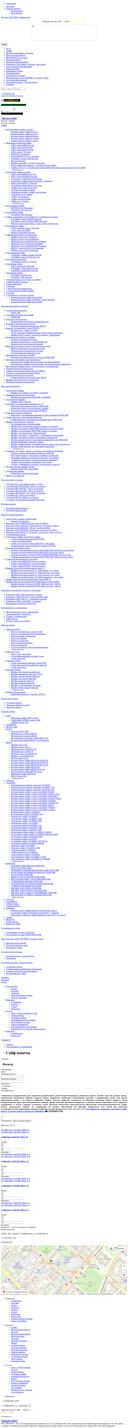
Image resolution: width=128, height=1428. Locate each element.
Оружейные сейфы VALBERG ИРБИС (27, 843)
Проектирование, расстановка (24, 1027)
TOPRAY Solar (12, 904)
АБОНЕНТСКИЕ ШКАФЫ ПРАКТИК (28, 866)
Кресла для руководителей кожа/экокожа (28, 634)
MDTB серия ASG (19, 776)
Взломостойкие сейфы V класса (24, 141)
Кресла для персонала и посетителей (26, 632)
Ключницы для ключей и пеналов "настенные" (26, 64)
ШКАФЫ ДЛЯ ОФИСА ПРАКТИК (26, 888)
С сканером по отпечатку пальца (20, 295)
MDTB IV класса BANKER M (24, 754)
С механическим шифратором (19, 288)
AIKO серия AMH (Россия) (22, 145)
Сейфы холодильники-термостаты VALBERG (25, 371)
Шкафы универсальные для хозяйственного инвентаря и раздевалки (40, 444)
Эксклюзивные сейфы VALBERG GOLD (28, 857)
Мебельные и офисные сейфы (19, 143)
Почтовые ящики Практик (17, 508)
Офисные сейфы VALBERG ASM (25, 848)
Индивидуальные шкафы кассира (20, 467)
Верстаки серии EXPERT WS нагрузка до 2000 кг (27, 523)
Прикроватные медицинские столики (27, 351)
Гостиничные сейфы (15, 226)
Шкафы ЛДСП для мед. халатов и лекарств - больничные (35, 335)
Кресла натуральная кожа (22, 643)
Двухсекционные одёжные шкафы (25, 424)
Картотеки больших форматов (19, 413)
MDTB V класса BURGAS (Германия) (27, 248)
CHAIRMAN (11, 902)
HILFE (9, 729)
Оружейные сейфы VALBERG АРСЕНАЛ (29, 841)
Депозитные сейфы (14, 264)
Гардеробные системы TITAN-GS (20, 932)
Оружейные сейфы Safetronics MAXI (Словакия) (31, 181)
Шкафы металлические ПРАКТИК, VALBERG (31, 397)
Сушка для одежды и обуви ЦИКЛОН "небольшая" (33, 544)
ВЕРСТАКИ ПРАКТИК (21, 868)
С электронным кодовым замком (20, 291)
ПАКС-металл (12, 922)
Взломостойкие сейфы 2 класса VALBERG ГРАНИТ (33, 801)
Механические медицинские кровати (27, 344)
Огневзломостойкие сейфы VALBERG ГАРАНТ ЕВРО (34, 834)
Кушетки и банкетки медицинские (21, 324)
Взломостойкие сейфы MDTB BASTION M (29, 763)
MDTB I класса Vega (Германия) (24, 239)
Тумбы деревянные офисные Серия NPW (28, 663)
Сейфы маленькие (14, 284)
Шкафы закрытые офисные (22, 681)
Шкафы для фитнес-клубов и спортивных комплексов (34, 438)
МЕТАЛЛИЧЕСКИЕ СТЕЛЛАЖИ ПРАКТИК (31, 879)
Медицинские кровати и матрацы (20, 337)
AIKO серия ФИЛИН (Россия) (24, 177)
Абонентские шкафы (15, 471)
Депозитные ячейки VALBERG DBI (26, 828)
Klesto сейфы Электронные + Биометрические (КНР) (33, 165)
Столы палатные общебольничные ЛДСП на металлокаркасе (37, 333)
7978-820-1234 (8, 94)
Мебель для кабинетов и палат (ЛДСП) (22, 328)
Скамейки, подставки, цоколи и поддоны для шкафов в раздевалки (34, 451)
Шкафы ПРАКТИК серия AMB (24, 469)
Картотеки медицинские (16, 319)
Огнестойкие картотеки (16, 259)
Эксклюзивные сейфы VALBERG (25, 855)
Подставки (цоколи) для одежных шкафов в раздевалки (34, 455)
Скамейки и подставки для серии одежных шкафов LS (34, 460)
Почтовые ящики (13, 60)
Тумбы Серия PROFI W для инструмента (28, 564)
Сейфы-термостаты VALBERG (24, 852)
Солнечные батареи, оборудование (19, 1357)
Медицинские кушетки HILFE (24, 736)
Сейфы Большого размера (17, 282)
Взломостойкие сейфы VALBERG (25, 812)
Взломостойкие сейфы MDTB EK (25, 767)
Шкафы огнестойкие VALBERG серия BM (29, 393)
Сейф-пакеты (11, 619)
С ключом (10, 286)
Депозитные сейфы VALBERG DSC (26, 821)
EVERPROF (11, 725)
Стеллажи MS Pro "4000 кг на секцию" (22, 497)
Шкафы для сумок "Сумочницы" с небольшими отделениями (37, 435)
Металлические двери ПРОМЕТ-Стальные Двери (27, 78)
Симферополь (17, 1033)
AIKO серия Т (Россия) (21, 152)
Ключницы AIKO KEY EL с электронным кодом (27, 597)
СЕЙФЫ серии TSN (19, 722)
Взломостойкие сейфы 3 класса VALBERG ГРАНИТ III (34, 803)
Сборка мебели (17, 1015)
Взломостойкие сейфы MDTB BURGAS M (29, 765)
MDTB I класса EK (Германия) (24, 237)
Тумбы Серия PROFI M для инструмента (28, 561)
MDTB (9, 743)
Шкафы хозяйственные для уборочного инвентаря (32, 446)
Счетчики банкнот (14, 703)
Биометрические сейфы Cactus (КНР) (27, 297)
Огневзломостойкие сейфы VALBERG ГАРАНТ (31, 832)
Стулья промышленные (16, 535)
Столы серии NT (18, 658)
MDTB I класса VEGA (20, 747)
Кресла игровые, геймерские (23, 636)
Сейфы (9, 51)
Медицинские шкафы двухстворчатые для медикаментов (35, 362)
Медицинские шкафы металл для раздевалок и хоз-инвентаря (32, 366)
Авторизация (16, 11)
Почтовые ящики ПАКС (16, 510)
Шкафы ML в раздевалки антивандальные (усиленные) (34, 426)
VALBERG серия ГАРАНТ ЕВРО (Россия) (29, 221)
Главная (9, 1044)
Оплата (14, 989)
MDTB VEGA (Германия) (22, 208)
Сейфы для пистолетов (21, 199)
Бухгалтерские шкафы (15, 399)
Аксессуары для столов (21, 654)
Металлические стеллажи (17, 58)
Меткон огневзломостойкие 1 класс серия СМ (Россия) (34, 224)
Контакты (10, 1031)
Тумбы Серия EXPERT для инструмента (28, 566)
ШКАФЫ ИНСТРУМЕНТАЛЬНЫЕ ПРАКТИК (31, 895)
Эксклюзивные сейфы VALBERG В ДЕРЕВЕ (30, 859)
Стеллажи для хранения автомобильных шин (25, 500)
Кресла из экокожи (19, 638)
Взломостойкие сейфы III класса (25, 136)
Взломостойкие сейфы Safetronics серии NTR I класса (34, 910)
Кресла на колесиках (20, 641)
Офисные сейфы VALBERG (23, 846)
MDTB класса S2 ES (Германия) (24, 250)
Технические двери (14, 948)
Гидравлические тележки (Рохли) (20, 956)
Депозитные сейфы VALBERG (24, 816)
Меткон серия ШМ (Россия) (23, 233)
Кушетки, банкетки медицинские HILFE (28, 326)
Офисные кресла (13, 629)
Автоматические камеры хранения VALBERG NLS (33, 787)
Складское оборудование (16, 80)
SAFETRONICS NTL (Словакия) (25, 156)
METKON (10, 919)
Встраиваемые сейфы (15, 206)
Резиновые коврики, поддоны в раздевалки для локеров (35, 458)
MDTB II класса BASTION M (23, 749)
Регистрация (16, 13)
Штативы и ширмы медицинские (20, 382)
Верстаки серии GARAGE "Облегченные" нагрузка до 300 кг (32, 526)
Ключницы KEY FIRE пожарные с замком (24, 595)
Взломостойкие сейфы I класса (24, 132)
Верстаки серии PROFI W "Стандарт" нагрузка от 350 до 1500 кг (34, 532)
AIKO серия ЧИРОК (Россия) (23, 174)
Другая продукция (19, 1350)
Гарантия (15, 993)
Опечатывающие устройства (18, 614)
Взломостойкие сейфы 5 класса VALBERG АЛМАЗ (33, 810)
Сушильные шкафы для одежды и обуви (23, 537)
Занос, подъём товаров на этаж (24, 1013)
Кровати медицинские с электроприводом (29, 342)
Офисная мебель (13, 69)
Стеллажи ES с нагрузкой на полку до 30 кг (24, 484)
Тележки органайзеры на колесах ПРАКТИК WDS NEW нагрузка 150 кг (42, 557)
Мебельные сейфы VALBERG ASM (26, 830)
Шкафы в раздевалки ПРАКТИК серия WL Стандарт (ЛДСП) (37, 429)
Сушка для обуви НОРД (21, 541)
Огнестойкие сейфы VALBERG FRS (26, 837)
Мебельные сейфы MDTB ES (23, 774)
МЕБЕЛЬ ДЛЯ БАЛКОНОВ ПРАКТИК (28, 877)
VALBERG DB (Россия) (21, 275)
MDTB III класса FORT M (22, 752)
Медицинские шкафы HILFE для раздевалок (30, 740)
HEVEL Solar (11, 727)
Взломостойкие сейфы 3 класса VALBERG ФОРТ (32, 805)
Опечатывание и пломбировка (19, 67)
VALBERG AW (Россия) (21, 210)
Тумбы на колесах (18, 667)
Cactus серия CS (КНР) (20, 230)
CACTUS (10, 899)
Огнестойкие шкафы (15, 390)
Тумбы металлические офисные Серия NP (29, 665)
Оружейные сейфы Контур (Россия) (26, 185)
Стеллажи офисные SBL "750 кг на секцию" (25, 491)
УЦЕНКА (10, 84)
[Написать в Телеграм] (3, 114)
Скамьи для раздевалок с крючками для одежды (31, 462)
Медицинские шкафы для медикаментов (23, 360)
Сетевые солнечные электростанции (21, 971)
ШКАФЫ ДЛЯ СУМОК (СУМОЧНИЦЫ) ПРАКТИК (34, 893)
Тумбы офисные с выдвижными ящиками (24, 417)
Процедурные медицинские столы (25, 353)
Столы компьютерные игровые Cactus (27, 656)
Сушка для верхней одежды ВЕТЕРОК (27, 539)
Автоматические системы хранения (19, 1346)
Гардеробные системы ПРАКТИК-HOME (24, 935)
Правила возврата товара (21, 995)
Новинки (5, 980)
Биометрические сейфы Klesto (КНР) (26, 302)
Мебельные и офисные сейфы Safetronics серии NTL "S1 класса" (38, 915)
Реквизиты (15, 1009)
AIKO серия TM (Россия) (21, 147)
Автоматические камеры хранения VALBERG (31, 785)
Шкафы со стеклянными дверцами (26, 685)
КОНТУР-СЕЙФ (13, 924)
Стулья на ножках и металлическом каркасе (29, 647)
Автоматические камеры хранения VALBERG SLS (33, 790)
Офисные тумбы (13, 661)
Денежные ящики (13, 707)
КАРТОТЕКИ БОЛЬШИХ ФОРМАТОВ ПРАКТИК (33, 872)
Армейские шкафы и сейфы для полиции (28, 192)
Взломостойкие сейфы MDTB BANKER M (29, 760)
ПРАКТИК (15, 317)
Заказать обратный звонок (12, 96)
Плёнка (7, 1086)
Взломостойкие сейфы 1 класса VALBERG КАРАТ (33, 792)
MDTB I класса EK (19, 745)
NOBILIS (10, 781)
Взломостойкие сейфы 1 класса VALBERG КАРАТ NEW (35, 794)
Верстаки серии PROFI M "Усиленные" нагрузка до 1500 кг (31, 530)
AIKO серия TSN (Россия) (22, 150)
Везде (8, 49)
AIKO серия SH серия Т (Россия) (25, 228)
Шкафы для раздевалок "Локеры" (20, 422)
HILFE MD (15, 313)
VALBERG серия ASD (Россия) (24, 268)
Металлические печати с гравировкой (22, 612)
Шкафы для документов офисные (25, 676)
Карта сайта (16, 1316)
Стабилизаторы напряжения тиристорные (24, 969)
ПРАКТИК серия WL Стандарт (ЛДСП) (28, 694)
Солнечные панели (14, 967)
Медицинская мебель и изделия (19, 53)
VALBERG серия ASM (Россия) (24, 159)
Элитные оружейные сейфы (23, 190)
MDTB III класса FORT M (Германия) (27, 244)
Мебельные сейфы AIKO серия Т (25, 718)
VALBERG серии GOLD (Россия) (25, 257)
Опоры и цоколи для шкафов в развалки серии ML (32, 453)
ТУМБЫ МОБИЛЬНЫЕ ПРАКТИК (26, 886)
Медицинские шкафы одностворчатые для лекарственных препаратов (41, 364)
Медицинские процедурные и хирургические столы (28, 346)
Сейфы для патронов (20, 197)
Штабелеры (11, 958)
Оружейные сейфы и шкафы (18, 172)
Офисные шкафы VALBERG (23, 850)
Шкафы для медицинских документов (22, 380)
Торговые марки (13, 73)
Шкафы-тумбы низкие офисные (24, 688)
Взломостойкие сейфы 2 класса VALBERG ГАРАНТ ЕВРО (36, 799)
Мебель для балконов (15, 476)
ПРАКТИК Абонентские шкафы (25, 473)
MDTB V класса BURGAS (22, 756)
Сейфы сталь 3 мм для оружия (24, 188)
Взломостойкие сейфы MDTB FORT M (27, 769)
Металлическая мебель (15, 55)
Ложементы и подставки (21, 194)
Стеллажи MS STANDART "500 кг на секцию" (26, 486)
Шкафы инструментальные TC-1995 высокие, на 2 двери (35, 573)
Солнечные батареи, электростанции (22, 82)
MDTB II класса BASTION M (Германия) (28, 241)
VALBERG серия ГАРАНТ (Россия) (26, 219)
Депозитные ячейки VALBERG (24, 823)
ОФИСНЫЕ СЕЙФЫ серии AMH (25, 720)
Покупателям (11, 986)
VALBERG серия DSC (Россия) (24, 271)
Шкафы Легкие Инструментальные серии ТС (25, 568)
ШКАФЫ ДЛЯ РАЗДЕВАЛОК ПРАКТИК (29, 890)
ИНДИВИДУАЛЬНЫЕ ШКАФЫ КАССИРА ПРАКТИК (35, 870)
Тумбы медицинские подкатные (20, 375)
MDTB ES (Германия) (20, 154)
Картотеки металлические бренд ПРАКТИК (30, 406)
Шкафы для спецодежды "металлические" (29, 433)
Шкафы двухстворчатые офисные (25, 672)
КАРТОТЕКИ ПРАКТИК (22, 875)
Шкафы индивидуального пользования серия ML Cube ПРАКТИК (39, 440)
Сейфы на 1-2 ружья (19, 201)
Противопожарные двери (17, 945)
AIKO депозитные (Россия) (22, 266)
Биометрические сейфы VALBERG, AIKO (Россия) (33, 300)
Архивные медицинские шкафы (20, 315)
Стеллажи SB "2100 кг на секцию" (21, 495)
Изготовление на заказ (20, 1022)
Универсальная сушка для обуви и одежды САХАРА (33, 546)
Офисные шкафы (13, 670)
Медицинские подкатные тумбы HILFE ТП (29, 738)
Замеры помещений (19, 1024)
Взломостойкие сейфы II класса (24, 134)
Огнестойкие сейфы (14, 212)
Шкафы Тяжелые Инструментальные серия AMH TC (28, 579)
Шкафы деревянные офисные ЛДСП (26, 674)
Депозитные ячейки (14, 273)
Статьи (14, 1007)
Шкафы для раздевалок (16, 692)
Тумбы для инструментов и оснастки (22, 559)
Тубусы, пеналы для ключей (18, 621)
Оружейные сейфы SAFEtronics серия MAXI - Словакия (35, 913)
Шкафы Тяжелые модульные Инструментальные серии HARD (32, 582)
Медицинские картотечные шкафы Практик (30, 322)
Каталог (8, 123)
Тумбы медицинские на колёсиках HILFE (29, 378)
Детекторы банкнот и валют (18, 705)
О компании (16, 1002)
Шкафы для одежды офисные (23, 679)
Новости (14, 1004)
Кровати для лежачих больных (24, 339)
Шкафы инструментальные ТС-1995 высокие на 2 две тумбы (37, 577)
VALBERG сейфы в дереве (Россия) (26, 255)
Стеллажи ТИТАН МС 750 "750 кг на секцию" (26, 493)
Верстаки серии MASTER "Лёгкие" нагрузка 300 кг (28, 528)
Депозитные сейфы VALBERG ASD (26, 819)
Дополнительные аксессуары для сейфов (23, 280)
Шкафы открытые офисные (22, 683)
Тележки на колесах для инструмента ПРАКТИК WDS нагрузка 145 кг (41, 555)
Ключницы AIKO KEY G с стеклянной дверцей (26, 599)
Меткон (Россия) (18, 161)
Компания (10, 1000)
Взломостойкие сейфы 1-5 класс (20, 130)
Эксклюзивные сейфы (15, 253)
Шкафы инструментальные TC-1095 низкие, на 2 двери (34, 570)
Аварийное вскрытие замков (23, 1020)
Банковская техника (14, 71)
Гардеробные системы (15, 76)
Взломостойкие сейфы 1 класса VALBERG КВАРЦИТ (34, 796)
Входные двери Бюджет (16, 943)
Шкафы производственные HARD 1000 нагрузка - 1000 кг (36, 584)
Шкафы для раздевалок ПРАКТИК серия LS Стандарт (34, 431)
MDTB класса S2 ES (19, 758)
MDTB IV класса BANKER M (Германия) (29, 246)
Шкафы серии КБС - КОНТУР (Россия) (28, 163)
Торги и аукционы (19, 998)
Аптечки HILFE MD (19, 731)
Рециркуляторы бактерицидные (19, 369)
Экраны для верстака (20, 521)
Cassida (9, 917)
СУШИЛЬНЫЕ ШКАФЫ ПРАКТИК (27, 881)
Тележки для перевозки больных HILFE (23, 373)
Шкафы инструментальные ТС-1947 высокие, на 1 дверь (35, 575)
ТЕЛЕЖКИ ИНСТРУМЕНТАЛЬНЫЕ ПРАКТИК (32, 884)
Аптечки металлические (16, 310)
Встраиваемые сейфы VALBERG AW (27, 814)
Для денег (10, 293)
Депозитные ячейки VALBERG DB (26, 825)
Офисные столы (13, 652)
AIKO (8, 716)
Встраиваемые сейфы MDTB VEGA (26, 772)
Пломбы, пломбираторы (16, 616)
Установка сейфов (18, 1018)
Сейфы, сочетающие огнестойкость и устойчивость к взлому (32, 217)
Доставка (15, 991)
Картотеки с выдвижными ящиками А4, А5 (24, 404)
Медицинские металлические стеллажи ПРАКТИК (33, 357)
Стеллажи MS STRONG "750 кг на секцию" (25, 489)
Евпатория (15, 1036)
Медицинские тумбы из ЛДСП (24, 331)
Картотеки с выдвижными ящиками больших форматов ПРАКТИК (39, 415)
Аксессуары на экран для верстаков (21, 519)
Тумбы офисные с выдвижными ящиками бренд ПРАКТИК (36, 420)
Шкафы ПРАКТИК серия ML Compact (27, 442)
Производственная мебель (17, 62)
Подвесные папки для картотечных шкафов (29, 408)
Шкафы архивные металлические (20, 395)
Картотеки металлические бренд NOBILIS (29, 411)
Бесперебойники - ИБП (16, 973)
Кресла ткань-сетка (19, 645)
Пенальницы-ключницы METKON (21, 603)
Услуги (9, 1011)
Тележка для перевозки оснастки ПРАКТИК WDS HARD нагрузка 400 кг (42, 550)
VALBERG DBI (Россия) (21, 277)
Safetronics (10, 908)
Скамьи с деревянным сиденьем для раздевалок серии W (35, 464)
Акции (4, 982)
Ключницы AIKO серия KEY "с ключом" (23, 601)
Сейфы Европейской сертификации (21, 235)
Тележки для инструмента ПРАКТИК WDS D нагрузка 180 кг (37, 552)
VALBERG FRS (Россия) (21, 215)
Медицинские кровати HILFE (24, 734)
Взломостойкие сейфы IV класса (25, 138)
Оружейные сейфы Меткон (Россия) (26, 179)
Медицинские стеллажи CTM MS (20, 355)
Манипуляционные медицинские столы (28, 348)
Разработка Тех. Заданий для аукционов (28, 1029)
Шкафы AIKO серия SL (21, 402)
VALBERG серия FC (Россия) (23, 262)
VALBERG (11, 783)
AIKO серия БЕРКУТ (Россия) (24, 183)
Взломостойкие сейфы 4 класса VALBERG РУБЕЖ (33, 807)
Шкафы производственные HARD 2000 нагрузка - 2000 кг (36, 586)
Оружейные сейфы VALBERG (24, 839)
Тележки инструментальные (18, 548)
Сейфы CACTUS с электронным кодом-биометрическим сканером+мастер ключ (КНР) (48, 168)
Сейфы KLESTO (13, 906)
